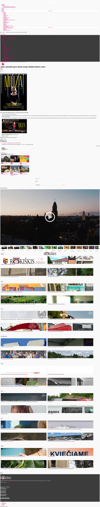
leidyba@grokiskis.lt (3, 492)
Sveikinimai (5, 25)
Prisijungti (7, 32)
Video (2, 418)
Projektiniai (3, 36)
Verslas (4, 13)
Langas (4, 14)
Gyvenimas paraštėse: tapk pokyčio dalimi (9, 6)
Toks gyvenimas (5, 19)
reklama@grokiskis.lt (3, 495)
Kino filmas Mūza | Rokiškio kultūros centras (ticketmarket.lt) (11, 142)
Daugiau (3, 11)
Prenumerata (19, 32)
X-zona (3, 10)
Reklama (16, 32)
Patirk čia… (4, 59)
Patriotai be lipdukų (6, 26)
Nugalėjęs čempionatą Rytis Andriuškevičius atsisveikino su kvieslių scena (14, 175)
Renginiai (4, 12)
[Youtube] (2, 0)
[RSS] (1, 0)
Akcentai (3, 5)
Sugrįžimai (4, 20)
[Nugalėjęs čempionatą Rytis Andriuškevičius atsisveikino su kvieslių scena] (15, 172)
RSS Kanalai (3, 502)
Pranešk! (10, 32)
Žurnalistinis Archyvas (6, 17)
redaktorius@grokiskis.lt (9, 482)
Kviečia (2, 63)
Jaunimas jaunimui (5, 15)
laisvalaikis (3, 148)
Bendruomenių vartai (6, 22)
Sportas (2, 308)
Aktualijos (3, 4)
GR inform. (1, 69)
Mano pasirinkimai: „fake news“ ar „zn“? (8, 27)
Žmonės (4, 23)
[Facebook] (0, 0)
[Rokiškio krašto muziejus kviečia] (24, 172)
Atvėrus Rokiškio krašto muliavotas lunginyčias (9, 7)
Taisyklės (3, 504)
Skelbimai (22, 32)
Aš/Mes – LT (5, 29)
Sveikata (3, 9)
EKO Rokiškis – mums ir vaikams (7, 28)
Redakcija (13, 32)
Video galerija (5, 18)
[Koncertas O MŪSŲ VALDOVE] (5, 172)
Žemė (2, 8)
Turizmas (4, 16)
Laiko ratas (4, 24)
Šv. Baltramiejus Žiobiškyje (4, 163)
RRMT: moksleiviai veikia (6, 30)
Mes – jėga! (5, 21)
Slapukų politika (4, 503)
